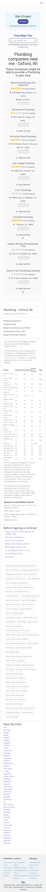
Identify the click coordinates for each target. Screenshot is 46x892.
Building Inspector (10, 520)
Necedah (7, 817)
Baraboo (7, 740)
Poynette (7, 794)
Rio (5, 802)
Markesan (7, 779)
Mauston (7, 784)
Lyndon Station (9, 776)
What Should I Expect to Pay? (16, 547)
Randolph (7, 797)
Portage (6, 732)
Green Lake (8, 825)
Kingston (7, 766)
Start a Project (8, 870)
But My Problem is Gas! (13, 553)
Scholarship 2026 (34, 862)
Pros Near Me (8, 868)
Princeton (7, 835)
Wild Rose (7, 843)
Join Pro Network (19, 862)
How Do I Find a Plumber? (14, 540)
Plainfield (7, 833)
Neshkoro (7, 830)
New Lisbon (8, 786)
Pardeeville (7, 792)
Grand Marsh (8, 763)
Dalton (6, 748)
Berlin (6, 820)
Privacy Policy (33, 865)
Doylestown (8, 750)
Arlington (7, 738)
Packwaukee (8, 789)
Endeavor (7, 753)
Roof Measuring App (20, 868)
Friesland (7, 761)
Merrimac (7, 730)
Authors (31, 868)
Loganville (7, 774)
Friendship (7, 758)
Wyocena (7, 812)
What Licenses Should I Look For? (17, 544)
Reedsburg (7, 799)
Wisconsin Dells (9, 807)
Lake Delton (8, 768)
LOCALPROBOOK (15, 3)
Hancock (7, 828)
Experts (16, 865)
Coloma (6, 822)
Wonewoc (7, 810)
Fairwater (7, 756)
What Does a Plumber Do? (14, 537)
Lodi (5, 727)
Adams (6, 735)
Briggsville (7, 743)
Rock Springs (8, 804)
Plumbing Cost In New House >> (15, 314)
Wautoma (7, 840)
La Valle (6, 771)
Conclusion (9, 557)
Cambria (7, 745)
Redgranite (7, 838)
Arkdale (6, 815)
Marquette (7, 781)
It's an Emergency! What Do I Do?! (17, 550)
